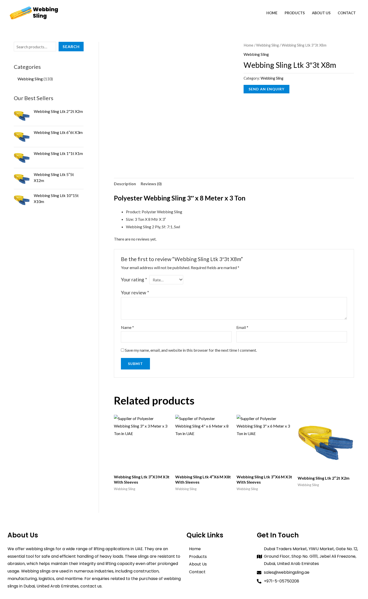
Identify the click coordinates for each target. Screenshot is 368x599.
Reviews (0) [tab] (151, 183)
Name (127, 327)
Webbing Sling (267, 45)
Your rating (134, 279)
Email (242, 327)
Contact (347, 13)
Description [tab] (125, 183)
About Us (321, 13)
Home (271, 13)
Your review (135, 292)
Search (71, 46)
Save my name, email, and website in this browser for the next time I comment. (191, 350)
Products (295, 13)
